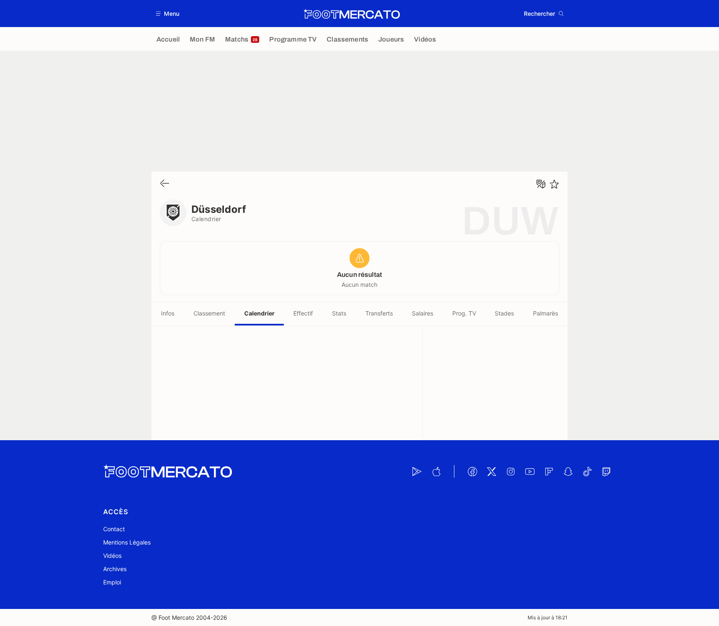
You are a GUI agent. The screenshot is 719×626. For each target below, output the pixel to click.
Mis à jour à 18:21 (548, 617)
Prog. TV (464, 313)
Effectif (303, 313)
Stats (339, 313)
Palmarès (545, 313)
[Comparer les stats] (541, 184)
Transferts (379, 313)
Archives (114, 568)
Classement (209, 313)
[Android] (417, 471)
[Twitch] (606, 471)
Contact (114, 528)
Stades (504, 313)
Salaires (422, 313)
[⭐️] (554, 184)
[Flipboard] (549, 471)
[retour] (165, 184)
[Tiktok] (587, 471)
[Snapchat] (568, 471)
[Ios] (436, 471)
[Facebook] (472, 471)
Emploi (112, 582)
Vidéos (112, 555)
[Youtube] (529, 471)
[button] (167, 13)
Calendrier (259, 313)
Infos (167, 313)
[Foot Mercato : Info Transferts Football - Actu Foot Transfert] (351, 14)
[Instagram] (510, 471)
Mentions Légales (127, 542)
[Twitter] (491, 471)
